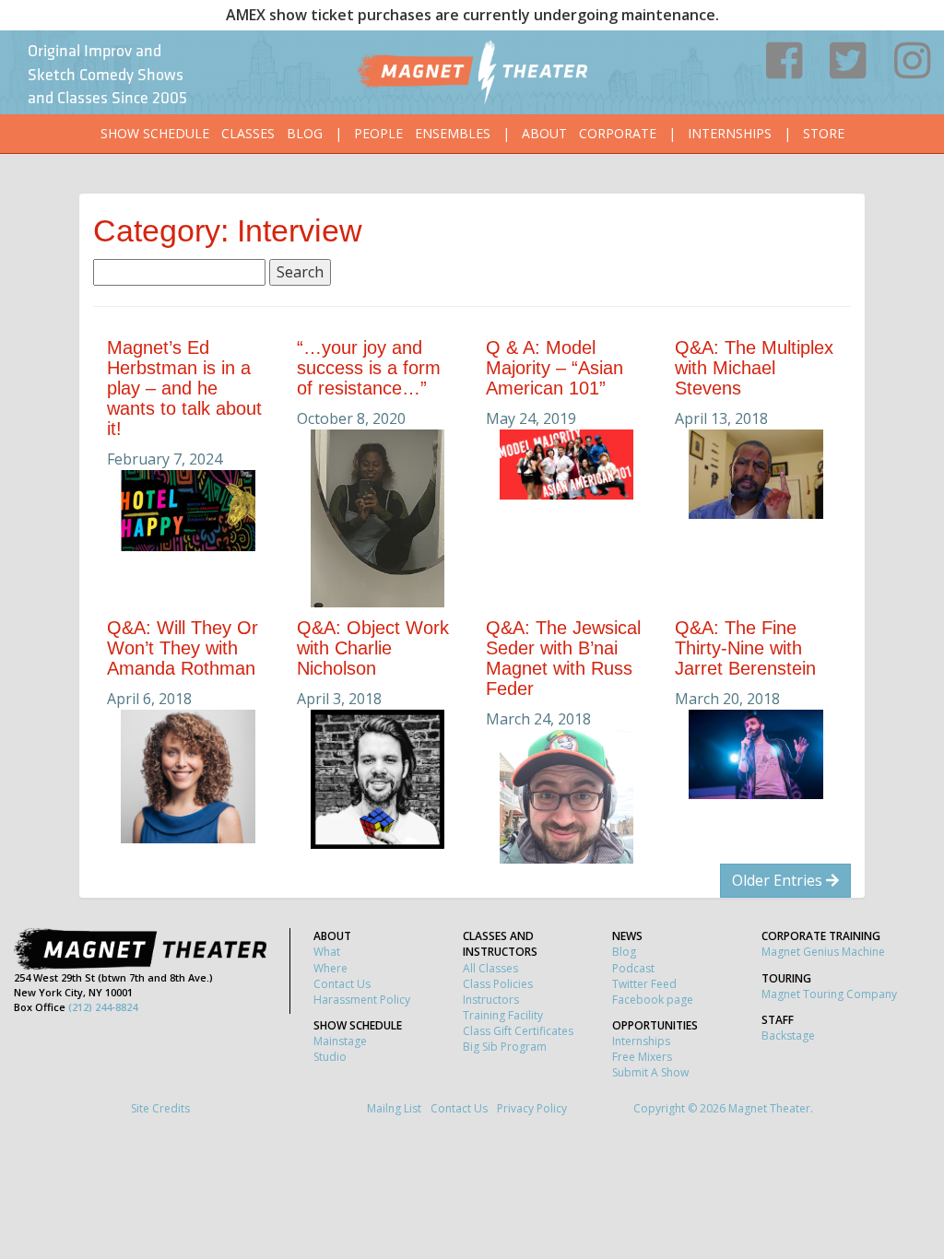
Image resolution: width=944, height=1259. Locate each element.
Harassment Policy (361, 999)
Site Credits (160, 1108)
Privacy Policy (532, 1108)
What (326, 951)
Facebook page (652, 999)
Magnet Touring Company (829, 994)
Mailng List (394, 1108)
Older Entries (779, 880)
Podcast (633, 968)
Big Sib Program (505, 1046)
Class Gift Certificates (518, 1031)
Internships (730, 133)
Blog (305, 133)
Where (330, 968)
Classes (248, 133)
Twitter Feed (644, 984)
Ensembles (452, 133)
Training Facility (503, 1015)
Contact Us (342, 984)
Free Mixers (642, 1057)
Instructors (491, 999)
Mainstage (340, 1041)
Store (823, 133)
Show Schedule (154, 133)
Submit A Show (650, 1072)
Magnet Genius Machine (823, 951)
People (378, 133)
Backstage (788, 1035)
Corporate (617, 133)
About (544, 133)
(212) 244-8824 (102, 1007)
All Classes (490, 968)
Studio (330, 1057)
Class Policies (498, 984)
